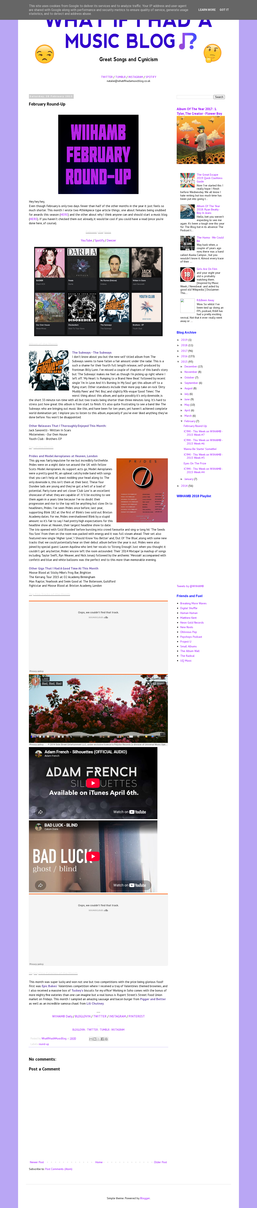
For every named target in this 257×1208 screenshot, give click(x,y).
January (189, 479)
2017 (184, 351)
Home (99, 1162)
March (189, 415)
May (187, 404)
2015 (184, 361)
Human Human (189, 613)
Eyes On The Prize (195, 463)
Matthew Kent (188, 618)
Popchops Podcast (191, 637)
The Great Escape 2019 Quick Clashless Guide (209, 178)
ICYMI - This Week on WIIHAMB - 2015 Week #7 (203, 433)
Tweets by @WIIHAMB (190, 586)
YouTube (86, 240)
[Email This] (91, 1039)
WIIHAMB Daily (62, 1016)
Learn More (207, 9)
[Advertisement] (201, 729)
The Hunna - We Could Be (210, 239)
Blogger (145, 1198)
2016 (184, 356)
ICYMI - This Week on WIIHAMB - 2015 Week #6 (203, 441)
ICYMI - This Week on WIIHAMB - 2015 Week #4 (203, 470)
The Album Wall (190, 651)
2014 (184, 486)
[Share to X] (99, 1039)
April (188, 410)
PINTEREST (136, 1016)
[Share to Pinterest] (106, 1039)
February (190, 421)
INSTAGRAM (135, 77)
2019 (184, 340)
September (192, 383)
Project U (185, 641)
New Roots (186, 627)
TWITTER (107, 77)
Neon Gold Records (192, 622)
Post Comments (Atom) (58, 1169)
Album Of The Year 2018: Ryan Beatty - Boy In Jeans (208, 209)
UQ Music (186, 660)
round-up (44, 1044)
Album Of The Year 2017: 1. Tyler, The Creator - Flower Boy (199, 111)
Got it (224, 9)
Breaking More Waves (193, 603)
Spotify (99, 240)
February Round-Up (195, 426)
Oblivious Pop (188, 632)
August (189, 388)
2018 (184, 345)
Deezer (111, 240)
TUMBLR (120, 77)
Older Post (160, 1162)
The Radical (187, 656)
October (190, 377)
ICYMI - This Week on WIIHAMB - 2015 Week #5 (203, 456)
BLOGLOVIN (83, 1016)
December (191, 366)
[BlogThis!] (95, 1039)
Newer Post (37, 1162)
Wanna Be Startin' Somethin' (200, 449)
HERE (64, 214)
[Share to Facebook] (102, 1039)
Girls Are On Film (207, 269)
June (188, 399)
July (187, 394)
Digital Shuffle (188, 608)
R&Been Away (205, 300)
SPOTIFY (151, 77)
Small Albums (188, 646)
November (191, 372)
